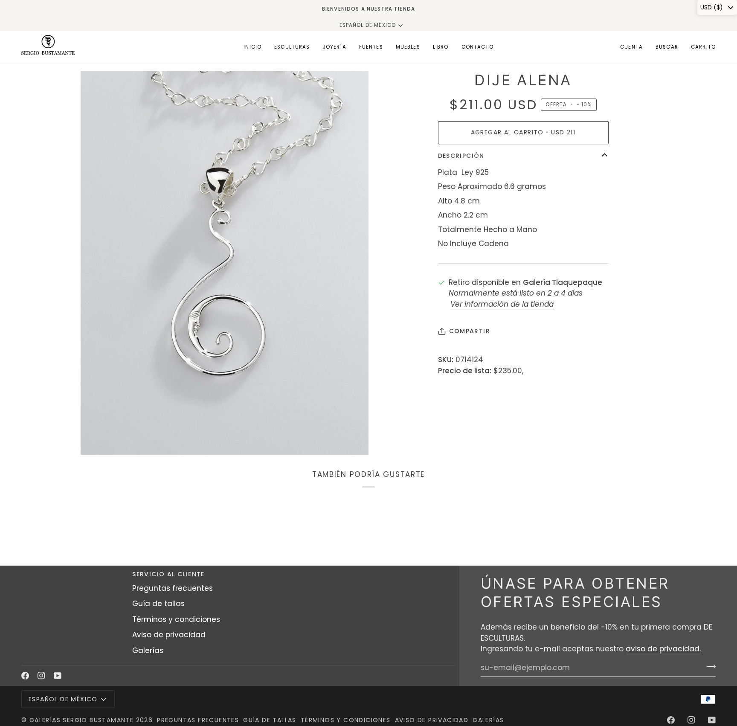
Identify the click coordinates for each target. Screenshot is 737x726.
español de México (367, 25)
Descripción (461, 155)
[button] (292, 47)
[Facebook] (25, 676)
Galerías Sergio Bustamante (81, 720)
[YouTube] (57, 676)
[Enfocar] (96, 438)
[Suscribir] (709, 667)
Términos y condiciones (176, 619)
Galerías (147, 650)
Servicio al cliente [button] (168, 574)
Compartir (469, 331)
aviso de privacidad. (663, 649)
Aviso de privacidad (169, 635)
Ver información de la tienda (502, 304)
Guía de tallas (158, 603)
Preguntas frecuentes (172, 588)
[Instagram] (41, 676)
